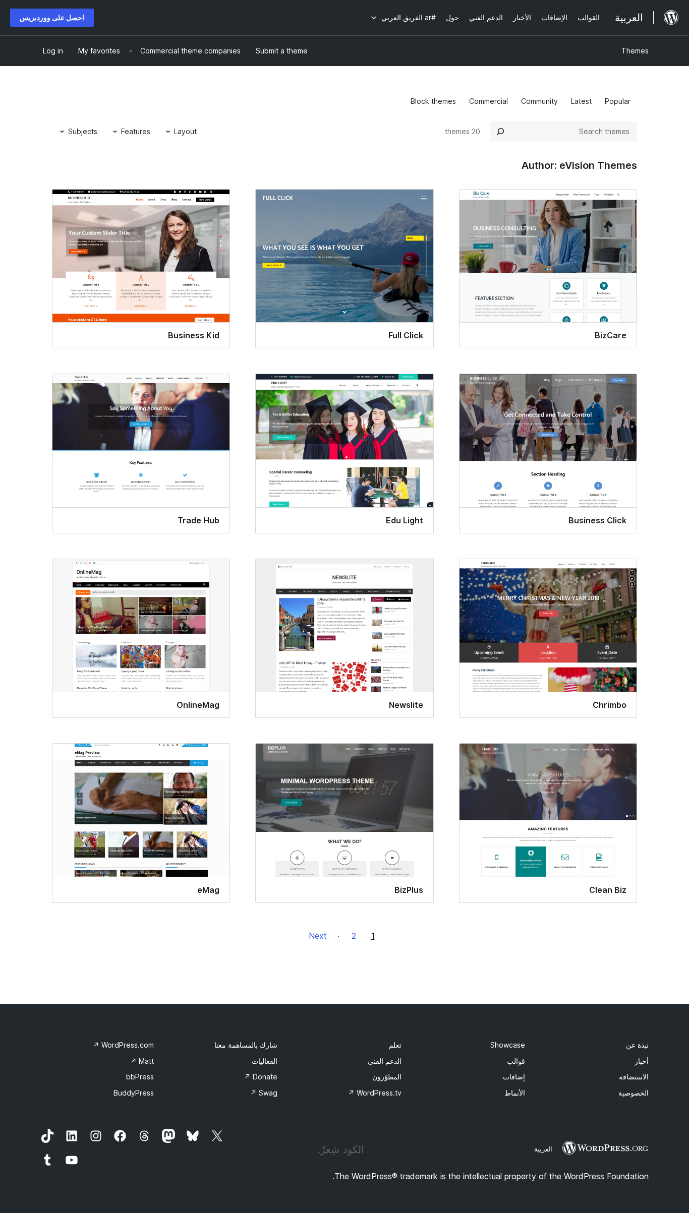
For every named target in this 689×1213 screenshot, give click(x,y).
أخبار (642, 1061)
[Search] (500, 132)
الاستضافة (634, 1076)
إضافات (514, 1076)
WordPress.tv (374, 1092)
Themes (635, 50)
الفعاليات (264, 1061)
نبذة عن (637, 1045)
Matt (142, 1061)
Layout (185, 131)
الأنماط (514, 1092)
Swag (263, 1092)
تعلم (395, 1045)
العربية (543, 1149)
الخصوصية (633, 1092)
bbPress (140, 1076)
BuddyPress (133, 1092)
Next (318, 936)
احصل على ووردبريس (52, 17)
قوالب (516, 1061)
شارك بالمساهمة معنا (245, 1045)
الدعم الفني (384, 1061)
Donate (260, 1076)
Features (135, 131)
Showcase (507, 1045)
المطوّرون (386, 1076)
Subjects (82, 131)
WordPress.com (123, 1045)
